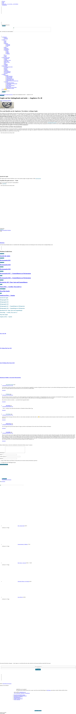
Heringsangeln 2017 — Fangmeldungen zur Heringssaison (15, 273)
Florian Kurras (8, 423)
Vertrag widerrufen (17, 699)
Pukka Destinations (9, 76)
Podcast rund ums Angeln (8, 66)
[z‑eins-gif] (21, 174)
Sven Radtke (8, 432)
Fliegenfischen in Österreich (6, 479)
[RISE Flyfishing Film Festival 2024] (10, 360)
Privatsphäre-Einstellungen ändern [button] (19, 694)
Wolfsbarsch (6, 48)
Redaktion (9, 100)
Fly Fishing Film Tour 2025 (6, 348)
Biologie (5, 68)
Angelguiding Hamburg (10, 82)
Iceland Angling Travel (10, 79)
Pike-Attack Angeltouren (10, 85)
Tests (5, 63)
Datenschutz (18, 693)
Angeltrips (3, 74)
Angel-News (6, 70)
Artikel (6, 67)
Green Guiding (8, 84)
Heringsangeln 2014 (5, 264)
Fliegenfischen (6, 58)
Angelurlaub (6, 75)
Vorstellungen (7, 72)
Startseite (1, 94)
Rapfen (5, 47)
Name (1, 454)
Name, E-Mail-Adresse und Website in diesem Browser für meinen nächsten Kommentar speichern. (19, 460)
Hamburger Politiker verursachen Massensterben (10, 377)
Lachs (7, 46)
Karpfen (5, 55)
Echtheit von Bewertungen (18, 698)
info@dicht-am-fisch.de (7, 683)
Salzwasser (6, 38)
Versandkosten (27, 693)
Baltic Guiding (8, 86)
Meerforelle (8, 44)
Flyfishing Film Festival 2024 (7, 362)
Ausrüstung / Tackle (7, 60)
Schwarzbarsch (6, 49)
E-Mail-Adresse (3, 456)
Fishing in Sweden (9, 77)
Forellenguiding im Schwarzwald (11, 83)
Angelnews (2, 229)
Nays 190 (3, 333)
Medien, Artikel (4, 65)
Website (1, 458)
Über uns (3, 1)
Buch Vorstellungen (7, 71)
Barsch (5, 42)
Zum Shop (4, 25)
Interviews (6, 73)
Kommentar (2, 452)
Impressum (22, 693)
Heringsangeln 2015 (5, 260)
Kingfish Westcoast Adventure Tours (12, 80)
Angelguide (6, 81)
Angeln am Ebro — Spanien (7, 295)
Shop (4, 89)
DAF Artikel (2, 253)
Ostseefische (6, 50)
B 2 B (3, 3)
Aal (4, 54)
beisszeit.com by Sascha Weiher (11, 87)
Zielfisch (3, 39)
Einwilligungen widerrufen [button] (18, 696)
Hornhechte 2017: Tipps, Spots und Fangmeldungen (13, 282)
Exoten (5, 56)
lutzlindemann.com (22, 692)
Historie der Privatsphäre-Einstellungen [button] (20, 695)
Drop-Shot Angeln (5, 291)
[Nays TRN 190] (10, 331)
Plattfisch (7, 52)
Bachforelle (8, 45)
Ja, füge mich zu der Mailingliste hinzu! (8, 462)
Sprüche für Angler (5, 256)
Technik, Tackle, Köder (6, 57)
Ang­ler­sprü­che (38, 178)
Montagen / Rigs (7, 62)
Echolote (5, 59)
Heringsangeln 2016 (5, 269)
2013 (1, 293)
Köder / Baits (6, 61)
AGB (15, 693)
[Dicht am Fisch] (5, 20)
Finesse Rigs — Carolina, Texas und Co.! (11, 286)
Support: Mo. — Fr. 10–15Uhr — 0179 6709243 (10, 4)
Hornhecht (8, 53)
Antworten (4, 390)
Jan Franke (8, 405)
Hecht (5, 41)
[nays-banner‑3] (21, 227)
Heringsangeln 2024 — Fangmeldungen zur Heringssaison (15, 278)
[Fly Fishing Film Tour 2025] (10, 346)
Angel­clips (4, 183)
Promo (3, 2)
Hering (7, 51)
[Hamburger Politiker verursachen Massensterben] (10, 375)
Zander (5, 40)
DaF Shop (49, 690)
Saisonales (6, 69)
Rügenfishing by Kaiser (10, 88)
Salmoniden (6, 43)
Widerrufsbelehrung (17, 697)
